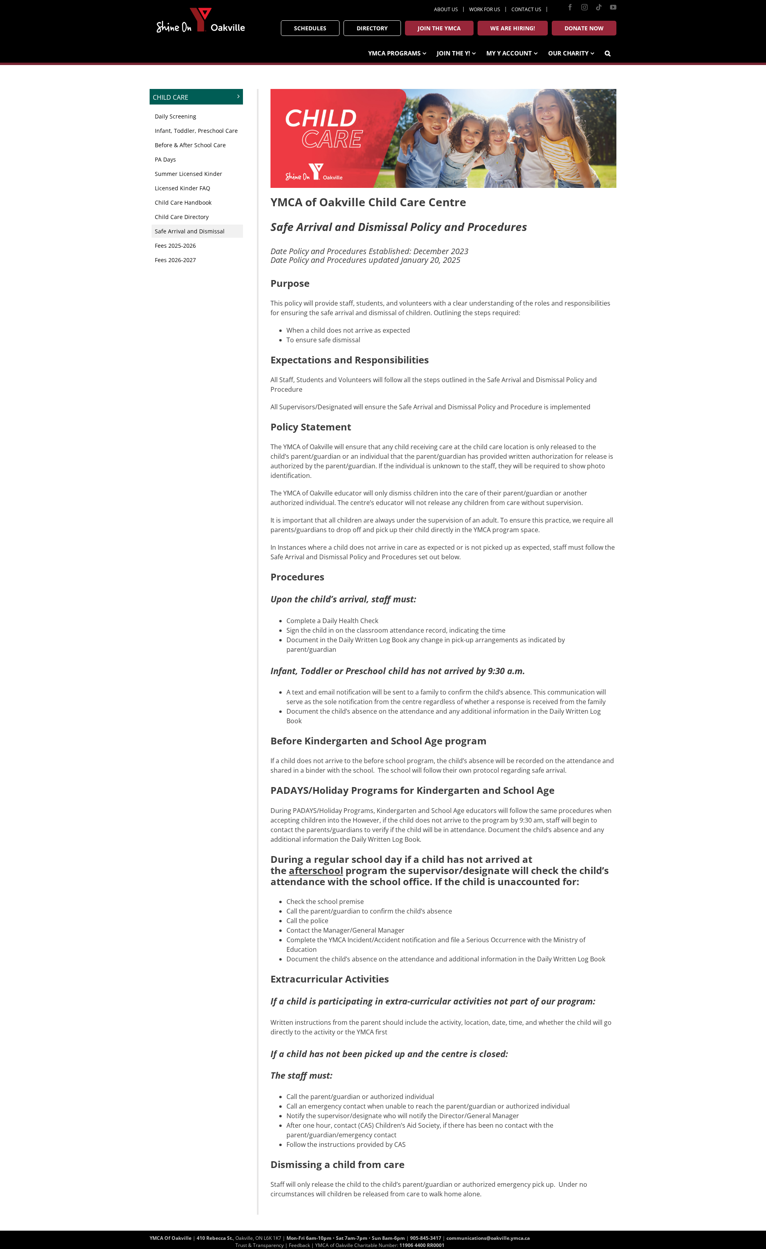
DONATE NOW (584, 28)
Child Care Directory (182, 217)
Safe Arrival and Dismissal (190, 231)
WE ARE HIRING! (512, 28)
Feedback (299, 1245)
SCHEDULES (310, 28)
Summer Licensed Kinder (188, 174)
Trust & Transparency (259, 1245)
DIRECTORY (372, 28)
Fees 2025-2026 (175, 245)
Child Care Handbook (183, 202)
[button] (607, 52)
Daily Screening (175, 116)
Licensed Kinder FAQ (182, 188)
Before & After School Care (190, 145)
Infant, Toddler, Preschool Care (196, 130)
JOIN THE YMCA (439, 28)
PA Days (165, 159)
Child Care (170, 97)
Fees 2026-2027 (175, 260)
